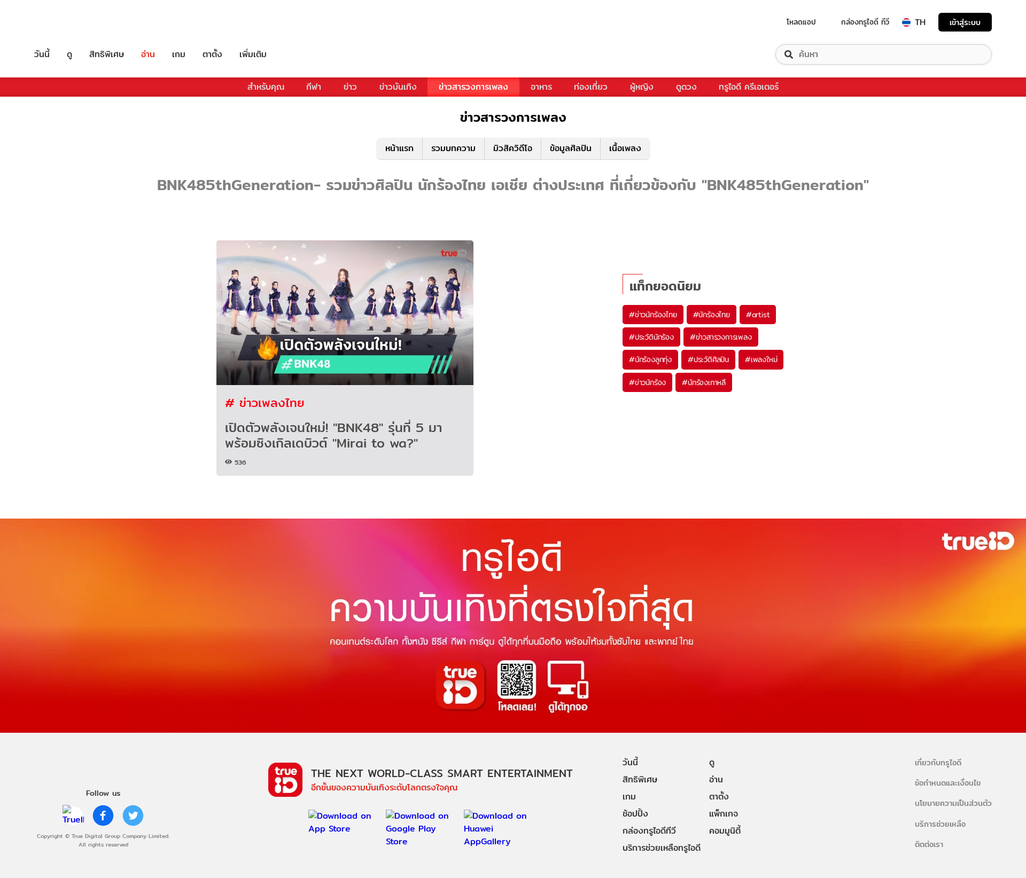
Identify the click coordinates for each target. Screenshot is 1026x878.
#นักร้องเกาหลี (704, 382)
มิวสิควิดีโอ (512, 148)
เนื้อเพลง (625, 148)
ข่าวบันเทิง (398, 86)
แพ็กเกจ (723, 813)
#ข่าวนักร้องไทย (653, 314)
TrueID (66, 22)
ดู (69, 54)
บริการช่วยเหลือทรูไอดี (662, 848)
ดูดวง (686, 86)
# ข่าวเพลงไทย (265, 402)
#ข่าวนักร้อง (647, 382)
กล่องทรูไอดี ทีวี (865, 22)
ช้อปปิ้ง (635, 813)
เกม (178, 54)
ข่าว (350, 86)
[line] (73, 815)
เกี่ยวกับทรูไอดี (938, 762)
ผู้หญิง (642, 86)
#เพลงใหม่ (761, 359)
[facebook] (103, 815)
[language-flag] (906, 22)
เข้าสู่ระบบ (965, 22)
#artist (758, 314)
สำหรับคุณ (265, 86)
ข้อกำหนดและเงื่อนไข (948, 783)
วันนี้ (42, 54)
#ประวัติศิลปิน (708, 359)
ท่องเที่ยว (591, 86)
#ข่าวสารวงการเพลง (721, 337)
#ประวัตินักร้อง (651, 337)
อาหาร (541, 86)
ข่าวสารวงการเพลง (473, 86)
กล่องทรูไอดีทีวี (649, 830)
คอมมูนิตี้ (725, 830)
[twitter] (133, 815)
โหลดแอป (801, 22)
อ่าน (148, 54)
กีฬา (313, 86)
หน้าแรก (399, 148)
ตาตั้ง (212, 54)
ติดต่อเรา (929, 844)
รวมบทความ (453, 148)
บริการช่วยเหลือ (940, 824)
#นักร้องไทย (711, 314)
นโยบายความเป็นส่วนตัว (953, 803)
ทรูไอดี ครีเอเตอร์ (749, 86)
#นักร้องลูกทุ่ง (650, 359)
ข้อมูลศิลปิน (571, 148)
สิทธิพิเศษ (106, 54)
